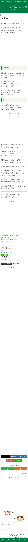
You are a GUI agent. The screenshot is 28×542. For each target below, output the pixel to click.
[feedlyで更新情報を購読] (7, 468)
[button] (25, 321)
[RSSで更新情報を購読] (20, 468)
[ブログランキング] (6, 252)
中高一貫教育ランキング (7, 259)
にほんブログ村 (5, 237)
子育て (4, 263)
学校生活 (10, 263)
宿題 (15, 263)
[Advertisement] (14, 50)
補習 (19, 263)
